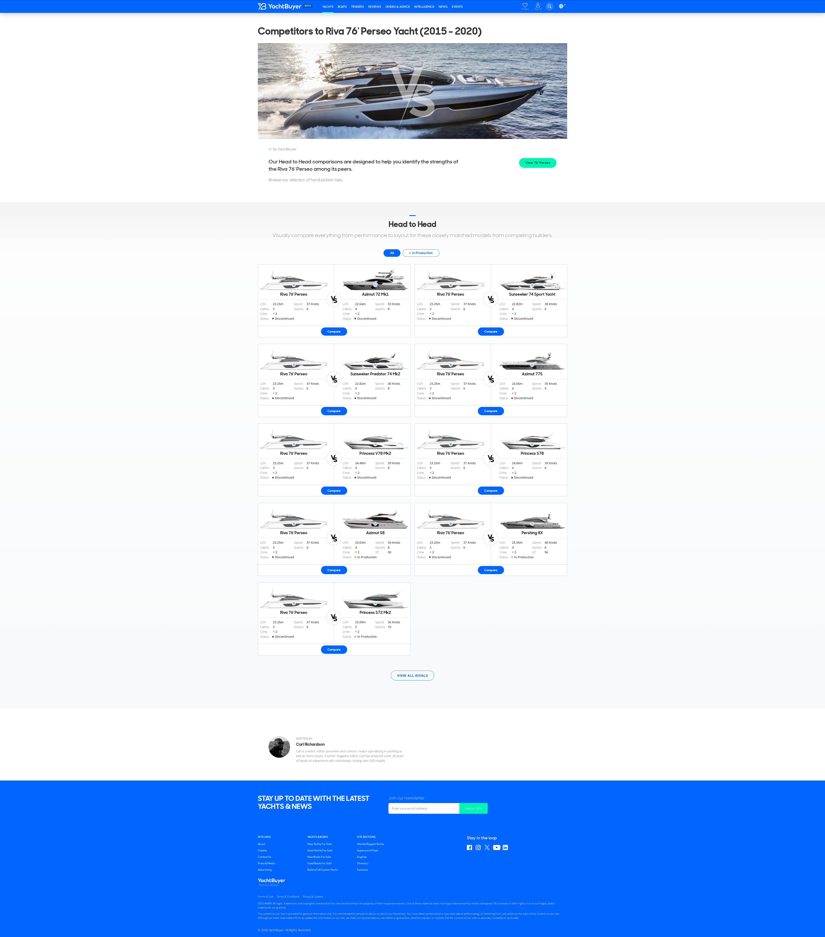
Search (549, 6)
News (443, 7)
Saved (525, 9)
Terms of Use (265, 896)
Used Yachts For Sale (319, 850)
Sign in (538, 9)
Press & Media (266, 863)
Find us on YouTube (496, 847)
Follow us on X (487, 847)
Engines (362, 857)
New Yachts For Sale (319, 844)
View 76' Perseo (537, 162)
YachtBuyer (289, 6)
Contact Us (264, 857)
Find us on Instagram (479, 847)
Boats (342, 7)
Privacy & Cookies (313, 896)
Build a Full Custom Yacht (322, 870)
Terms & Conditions (288, 896)
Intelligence (424, 7)
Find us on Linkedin (506, 847)
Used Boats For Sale (319, 863)
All (392, 253)
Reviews (374, 7)
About (261, 844)
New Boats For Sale (319, 857)
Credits (262, 850)
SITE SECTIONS (366, 837)
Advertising (265, 870)
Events (457, 7)
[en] (561, 6)
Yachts (327, 7)
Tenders (357, 7)
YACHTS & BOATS (317, 837)
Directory (362, 863)
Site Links (264, 837)
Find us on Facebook (470, 847)
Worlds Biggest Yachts (370, 844)
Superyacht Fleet (367, 850)
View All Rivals (412, 675)
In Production (422, 253)
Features (362, 870)
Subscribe (473, 808)
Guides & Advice (397, 7)
